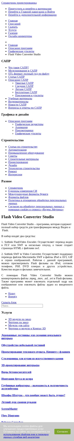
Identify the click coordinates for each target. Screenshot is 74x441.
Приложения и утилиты (29, 95)
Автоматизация (17, 149)
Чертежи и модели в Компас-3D (27, 328)
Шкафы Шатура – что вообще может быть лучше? (33, 395)
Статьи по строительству (23, 146)
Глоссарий (14, 23)
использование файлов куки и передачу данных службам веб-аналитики (26, 435)
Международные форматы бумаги (28, 194)
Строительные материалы (23, 159)
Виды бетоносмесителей (16, 372)
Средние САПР (24, 86)
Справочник (15, 187)
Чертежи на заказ (18, 322)
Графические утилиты (28, 133)
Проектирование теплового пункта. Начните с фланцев (35, 351)
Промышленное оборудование (26, 152)
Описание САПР (18, 79)
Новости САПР (17, 104)
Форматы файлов (18, 197)
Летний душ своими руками (18, 402)
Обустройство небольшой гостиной (23, 345)
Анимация (21, 127)
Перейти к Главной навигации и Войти (31, 11)
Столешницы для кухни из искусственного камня (32, 358)
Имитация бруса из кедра (17, 378)
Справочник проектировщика (19, 2)
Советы (12, 155)
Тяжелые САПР (24, 83)
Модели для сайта (18, 325)
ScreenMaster (9, 408)
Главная (13, 20)
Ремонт (12, 171)
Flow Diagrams (10, 415)
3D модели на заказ (19, 319)
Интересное (15, 174)
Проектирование (18, 162)
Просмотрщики (24, 130)
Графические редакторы (29, 124)
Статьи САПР (16, 76)
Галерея (12, 33)
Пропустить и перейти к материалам (29, 8)
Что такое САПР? (18, 67)
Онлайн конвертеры (20, 36)
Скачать (13, 26)
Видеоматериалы (18, 101)
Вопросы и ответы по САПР (25, 107)
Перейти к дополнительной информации (32, 14)
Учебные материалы (20, 98)
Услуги (12, 29)
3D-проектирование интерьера (20, 365)
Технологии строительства (24, 168)
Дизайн (12, 165)
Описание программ (20, 121)
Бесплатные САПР (26, 92)
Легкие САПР (23, 89)
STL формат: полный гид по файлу (28, 73)
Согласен (62, 431)
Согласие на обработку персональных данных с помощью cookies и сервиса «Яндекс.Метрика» (36, 208)
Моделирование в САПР (22, 70)
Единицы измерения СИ (22, 191)
